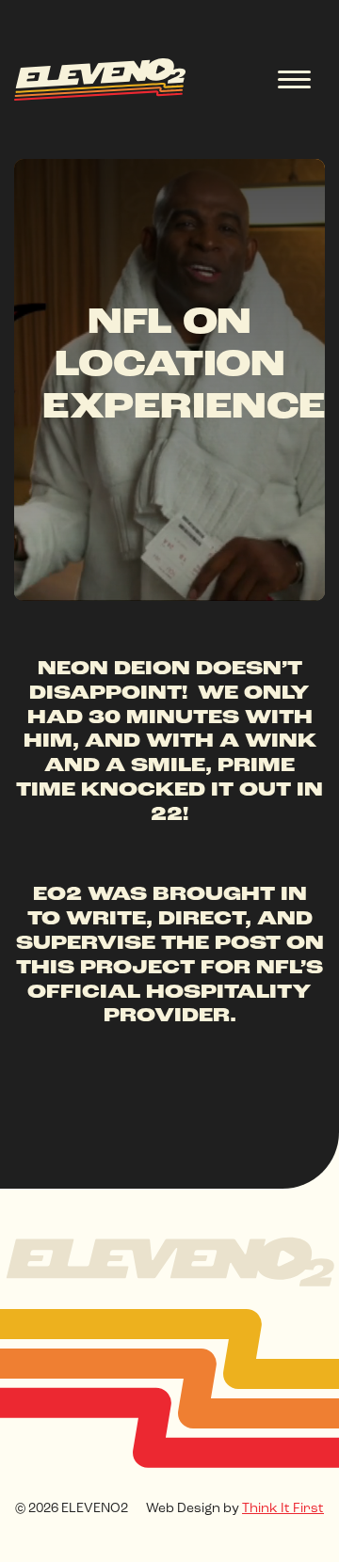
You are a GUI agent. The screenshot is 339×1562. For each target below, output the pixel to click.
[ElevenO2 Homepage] (170, 1260)
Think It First (283, 1509)
